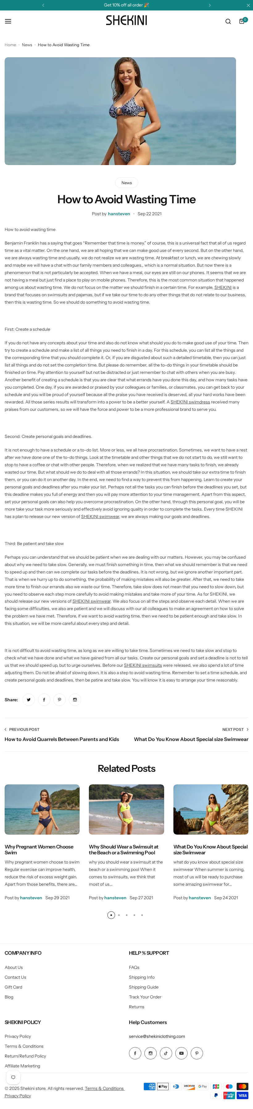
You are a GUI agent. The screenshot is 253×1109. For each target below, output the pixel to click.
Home (10, 44)
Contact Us (15, 977)
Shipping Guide (144, 987)
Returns (136, 1007)
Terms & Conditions (24, 1046)
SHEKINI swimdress (190, 402)
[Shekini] (126, 21)
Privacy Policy (18, 1036)
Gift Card (13, 987)
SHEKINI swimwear (100, 516)
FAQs (134, 967)
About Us (14, 967)
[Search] (228, 21)
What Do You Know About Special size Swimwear (210, 850)
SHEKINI (223, 287)
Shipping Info (142, 977)
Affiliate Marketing (22, 1066)
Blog (9, 997)
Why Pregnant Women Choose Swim (39, 850)
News (27, 44)
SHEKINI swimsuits (143, 665)
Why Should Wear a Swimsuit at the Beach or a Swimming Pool (123, 850)
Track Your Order (145, 997)
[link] (29, 700)
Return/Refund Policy (25, 1056)
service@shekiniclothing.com (157, 1036)
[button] (43, 5)
